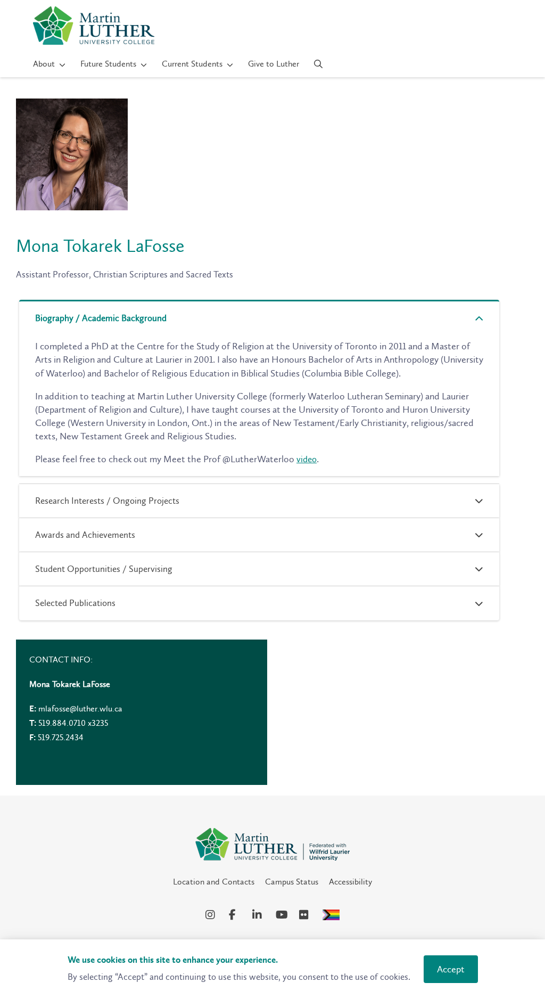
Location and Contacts (213, 882)
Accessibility (350, 882)
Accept (451, 969)
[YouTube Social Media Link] (282, 915)
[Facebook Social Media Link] (235, 915)
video (306, 459)
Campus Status (291, 882)
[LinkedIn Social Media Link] (258, 915)
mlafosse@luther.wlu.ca (80, 708)
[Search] (319, 64)
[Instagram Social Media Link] (211, 915)
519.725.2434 (61, 737)
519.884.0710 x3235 (73, 723)
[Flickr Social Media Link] (305, 915)
